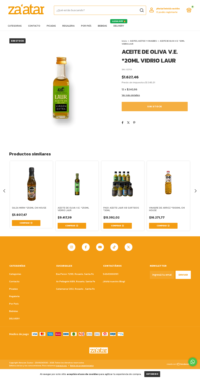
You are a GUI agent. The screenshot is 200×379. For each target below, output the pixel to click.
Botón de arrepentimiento (82, 365)
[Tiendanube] (178, 365)
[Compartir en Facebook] (122, 123)
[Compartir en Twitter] (128, 123)
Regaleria (68, 26)
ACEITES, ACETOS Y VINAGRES (143, 40)
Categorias (15, 26)
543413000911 (110, 274)
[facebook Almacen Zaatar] (86, 247)
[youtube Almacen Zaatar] (100, 247)
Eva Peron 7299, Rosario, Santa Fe (75, 274)
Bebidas (102, 26)
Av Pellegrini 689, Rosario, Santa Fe (75, 281)
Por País (86, 26)
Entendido (152, 374)
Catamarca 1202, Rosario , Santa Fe (75, 289)
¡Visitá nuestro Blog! (114, 281)
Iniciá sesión (172, 8)
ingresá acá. (61, 365)
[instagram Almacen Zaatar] (71, 247)
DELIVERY (118, 26)
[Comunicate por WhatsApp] (192, 361)
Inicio (124, 40)
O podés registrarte (167, 12)
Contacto (34, 26)
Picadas (51, 26)
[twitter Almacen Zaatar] (128, 247)
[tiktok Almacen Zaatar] (114, 247)
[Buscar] (141, 10)
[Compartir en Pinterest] (134, 123)
